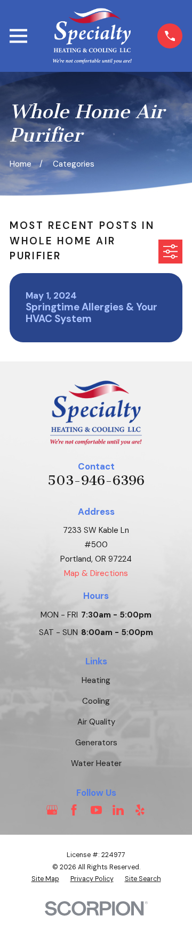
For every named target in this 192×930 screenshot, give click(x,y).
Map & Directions (96, 573)
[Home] (92, 36)
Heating (96, 680)
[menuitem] (45, 879)
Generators (96, 742)
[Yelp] (140, 810)
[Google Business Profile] (52, 810)
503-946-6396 (96, 480)
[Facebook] (73, 810)
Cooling (96, 701)
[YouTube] (96, 810)
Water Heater (96, 763)
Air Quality (96, 722)
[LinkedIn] (118, 810)
